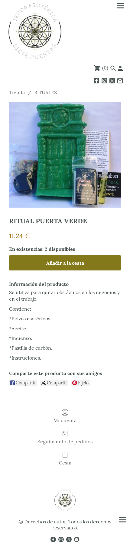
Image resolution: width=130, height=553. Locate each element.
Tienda (17, 92)
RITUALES (45, 92)
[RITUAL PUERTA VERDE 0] (65, 155)
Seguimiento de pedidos (65, 441)
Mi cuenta (65, 420)
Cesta (65, 463)
